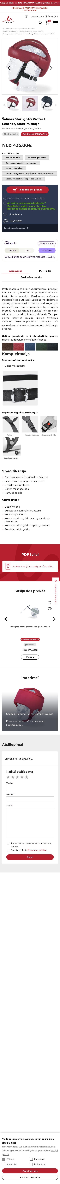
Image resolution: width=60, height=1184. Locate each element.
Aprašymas (15, 271)
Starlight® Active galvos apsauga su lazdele (30, 627)
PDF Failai (45, 271)
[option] (30, 66)
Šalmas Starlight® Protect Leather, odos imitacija (39, 34)
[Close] (56, 581)
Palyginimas (16, 220)
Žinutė (9, 805)
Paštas (9, 794)
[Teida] (8, 20)
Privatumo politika (36, 850)
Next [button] (51, 68)
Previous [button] (8, 68)
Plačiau (30, 657)
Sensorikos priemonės (27, 28)
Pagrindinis (6, 28)
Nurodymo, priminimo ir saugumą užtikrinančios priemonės (23, 31)
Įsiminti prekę (15, 214)
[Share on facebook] (28, 227)
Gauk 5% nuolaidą (55, 594)
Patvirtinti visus (30, 1171)
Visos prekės (15, 28)
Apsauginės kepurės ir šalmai (12, 34)
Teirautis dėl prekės (30, 190)
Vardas (9, 783)
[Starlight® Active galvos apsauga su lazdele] (30, 612)
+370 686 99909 (36, 16)
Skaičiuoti (47, 250)
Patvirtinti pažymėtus (30, 1177)
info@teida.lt (52, 16)
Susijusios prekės (31, 277)
